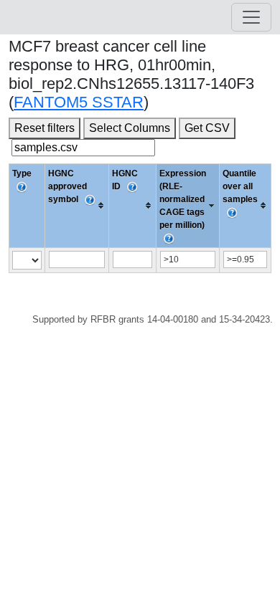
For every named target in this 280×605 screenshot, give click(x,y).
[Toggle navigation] (251, 17)
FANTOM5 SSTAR (79, 102)
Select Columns (129, 128)
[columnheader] (77, 205)
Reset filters (44, 128)
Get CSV (207, 128)
